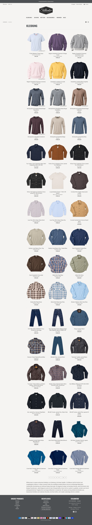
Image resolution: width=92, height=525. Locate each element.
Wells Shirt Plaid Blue (58, 275)
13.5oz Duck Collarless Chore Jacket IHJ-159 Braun (58, 164)
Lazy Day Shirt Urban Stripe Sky (58, 220)
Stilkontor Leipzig (47, 520)
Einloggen (73, 4)
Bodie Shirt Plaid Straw (36, 302)
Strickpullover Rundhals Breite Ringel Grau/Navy (58, 109)
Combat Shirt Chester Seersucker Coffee (79, 192)
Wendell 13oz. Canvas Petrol (58, 357)
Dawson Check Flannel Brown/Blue (36, 357)
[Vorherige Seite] (50, 477)
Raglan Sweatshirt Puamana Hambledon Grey (79, 54)
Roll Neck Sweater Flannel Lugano (79, 440)
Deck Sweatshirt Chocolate (36, 275)
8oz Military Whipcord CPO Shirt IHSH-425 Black (79, 384)
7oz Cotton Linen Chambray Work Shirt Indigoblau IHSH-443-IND (36, 164)
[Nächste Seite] (66, 477)
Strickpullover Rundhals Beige (57, 136)
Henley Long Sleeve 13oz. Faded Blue (57, 248)
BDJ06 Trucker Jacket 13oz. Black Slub (58, 412)
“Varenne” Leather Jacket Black (79, 357)
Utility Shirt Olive (79, 275)
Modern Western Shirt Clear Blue (79, 302)
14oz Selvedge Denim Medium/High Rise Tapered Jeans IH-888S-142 (58, 329)
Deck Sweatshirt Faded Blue (79, 248)
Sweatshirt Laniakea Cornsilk (58, 81)
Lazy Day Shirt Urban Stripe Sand (36, 220)
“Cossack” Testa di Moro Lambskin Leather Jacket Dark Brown (36, 384)
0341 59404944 (72, 501)
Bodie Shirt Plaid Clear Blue (58, 302)
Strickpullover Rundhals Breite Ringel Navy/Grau (36, 109)
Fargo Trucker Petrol (79, 329)
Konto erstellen (79, 4)
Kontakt (79, 501)
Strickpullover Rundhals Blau (79, 136)
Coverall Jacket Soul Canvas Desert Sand (79, 220)
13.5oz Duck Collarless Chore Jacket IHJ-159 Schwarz (79, 164)
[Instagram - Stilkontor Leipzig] (88, 22)
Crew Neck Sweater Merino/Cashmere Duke (36, 469)
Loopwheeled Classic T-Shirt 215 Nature (58, 192)
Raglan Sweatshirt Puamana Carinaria (36, 81)
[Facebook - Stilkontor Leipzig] (86, 22)
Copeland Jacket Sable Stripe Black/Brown (36, 441)
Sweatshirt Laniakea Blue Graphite (79, 81)
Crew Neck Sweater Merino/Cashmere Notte (57, 469)
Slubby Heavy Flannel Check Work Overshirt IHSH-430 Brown (57, 384)
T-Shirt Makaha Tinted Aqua (36, 53)
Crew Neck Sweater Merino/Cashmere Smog (79, 469)
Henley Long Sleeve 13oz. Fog (36, 248)
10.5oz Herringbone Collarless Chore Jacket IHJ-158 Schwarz (36, 192)
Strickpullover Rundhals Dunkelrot (36, 136)
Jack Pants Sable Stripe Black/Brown (57, 440)
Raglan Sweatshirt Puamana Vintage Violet (58, 54)
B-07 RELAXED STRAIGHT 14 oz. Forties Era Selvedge (36, 329)
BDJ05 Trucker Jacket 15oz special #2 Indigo (79, 412)
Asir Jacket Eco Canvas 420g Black (36, 412)
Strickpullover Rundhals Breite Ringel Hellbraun (79, 109)
